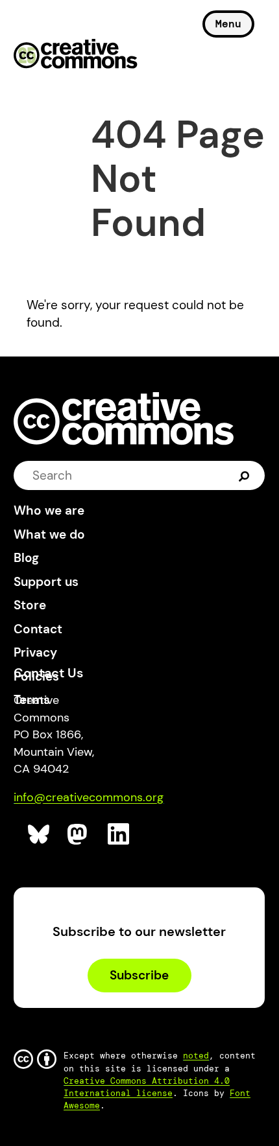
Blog (26, 558)
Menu (228, 23)
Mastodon (78, 834)
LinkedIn (119, 834)
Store (30, 605)
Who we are (49, 510)
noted (196, 1055)
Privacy (35, 652)
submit (244, 475)
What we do (49, 534)
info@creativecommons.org (89, 797)
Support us (46, 582)
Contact (38, 629)
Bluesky (39, 834)
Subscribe (139, 975)
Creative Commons (76, 55)
